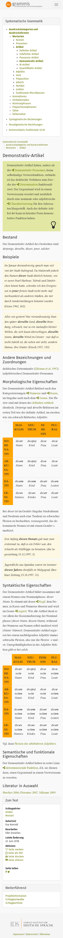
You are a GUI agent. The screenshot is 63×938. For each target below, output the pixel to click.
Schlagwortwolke (14, 899)
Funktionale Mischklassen (30, 92)
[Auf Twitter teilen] (9, 871)
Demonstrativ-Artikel (31, 61)
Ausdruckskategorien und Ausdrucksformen (27, 145)
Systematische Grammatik (15, 142)
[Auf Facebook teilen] (6, 871)
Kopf (42, 601)
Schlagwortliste (14, 902)
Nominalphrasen (21, 103)
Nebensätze (19, 114)
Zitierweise (45, 934)
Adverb (20, 82)
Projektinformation (15, 895)
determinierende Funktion (22, 767)
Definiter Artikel (28, 50)
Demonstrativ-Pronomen (30, 170)
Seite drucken (16, 856)
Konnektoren (19, 96)
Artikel (19, 47)
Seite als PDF (15, 853)
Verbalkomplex (20, 99)
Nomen (20, 39)
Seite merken (15, 849)
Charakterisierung (21, 203)
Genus (43, 398)
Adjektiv (20, 71)
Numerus (35, 393)
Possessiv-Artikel (29, 57)
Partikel (20, 85)
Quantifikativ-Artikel (30, 68)
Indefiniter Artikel (29, 54)
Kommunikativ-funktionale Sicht (27, 129)
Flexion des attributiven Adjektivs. (36, 743)
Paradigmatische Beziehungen (26, 124)
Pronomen (21, 43)
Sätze (15, 110)
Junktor (20, 89)
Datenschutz (32, 934)
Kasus (54, 393)
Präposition (22, 78)
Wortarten (18, 36)
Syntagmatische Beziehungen (25, 119)
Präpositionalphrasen (24, 107)
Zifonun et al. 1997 (46, 368)
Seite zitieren (15, 860)
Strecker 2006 (11, 792)
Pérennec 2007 (29, 792)
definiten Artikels (43, 402)
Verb (18, 75)
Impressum (18, 934)
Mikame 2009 (47, 792)
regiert (22, 611)
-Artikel (24, 64)
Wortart (9, 815)
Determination (29, 184)
